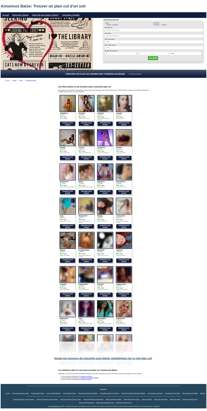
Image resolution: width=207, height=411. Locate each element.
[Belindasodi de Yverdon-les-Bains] (67, 179)
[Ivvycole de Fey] (124, 111)
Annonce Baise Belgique (53, 393)
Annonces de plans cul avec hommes (47, 399)
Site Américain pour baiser (172, 393)
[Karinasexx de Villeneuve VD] (105, 145)
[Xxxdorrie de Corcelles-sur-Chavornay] (105, 111)
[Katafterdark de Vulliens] (124, 316)
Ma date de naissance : (111, 51)
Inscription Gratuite (70, 15)
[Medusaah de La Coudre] (105, 248)
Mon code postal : (110, 39)
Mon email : (108, 33)
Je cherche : (156, 23)
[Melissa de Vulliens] (67, 248)
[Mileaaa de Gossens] (105, 213)
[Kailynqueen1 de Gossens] (86, 282)
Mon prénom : (109, 27)
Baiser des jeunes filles (161, 399)
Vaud (20, 80)
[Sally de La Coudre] (67, 213)
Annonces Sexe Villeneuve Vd (84, 152)
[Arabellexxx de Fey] (67, 111)
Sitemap (202, 393)
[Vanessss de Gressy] (124, 248)
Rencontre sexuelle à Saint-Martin (88, 393)
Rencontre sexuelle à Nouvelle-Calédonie (133, 393)
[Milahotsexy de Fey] (67, 316)
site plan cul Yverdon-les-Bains (90, 378)
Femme (109, 25)
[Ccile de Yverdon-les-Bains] (86, 316)
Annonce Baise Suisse (37, 393)
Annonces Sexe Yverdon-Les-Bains (67, 186)
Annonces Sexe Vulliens (121, 152)
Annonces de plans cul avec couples (70, 399)
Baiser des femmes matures (114, 399)
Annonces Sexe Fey (64, 118)
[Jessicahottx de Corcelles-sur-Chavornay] (124, 213)
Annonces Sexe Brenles (64, 289)
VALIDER (153, 58)
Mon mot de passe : (110, 45)
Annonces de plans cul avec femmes (23, 399)
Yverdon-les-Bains (31, 80)
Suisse (14, 80)
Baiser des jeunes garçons (86, 402)
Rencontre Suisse (20, 15)
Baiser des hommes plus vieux (105, 402)
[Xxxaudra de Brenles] (67, 282)
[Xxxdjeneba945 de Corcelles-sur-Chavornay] (86, 248)
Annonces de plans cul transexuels (93, 399)
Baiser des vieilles (175, 399)
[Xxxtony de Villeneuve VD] (86, 145)
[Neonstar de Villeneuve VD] (105, 282)
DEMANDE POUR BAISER (67, 123)
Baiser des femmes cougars (132, 399)
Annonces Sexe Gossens (65, 152)
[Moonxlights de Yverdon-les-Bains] (105, 316)
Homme (115, 25)
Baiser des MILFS (147, 399)
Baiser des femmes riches (190, 399)
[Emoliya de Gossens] (67, 145)
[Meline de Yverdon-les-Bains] (86, 179)
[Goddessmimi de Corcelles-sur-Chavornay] (124, 282)
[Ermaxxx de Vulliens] (124, 145)
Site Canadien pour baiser (155, 393)
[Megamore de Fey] (105, 179)
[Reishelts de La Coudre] (86, 111)
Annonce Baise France (69, 393)
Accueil (5, 15)
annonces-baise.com (55, 406)
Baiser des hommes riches (124, 402)
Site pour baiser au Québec (190, 393)
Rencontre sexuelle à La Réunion (109, 393)
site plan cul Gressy (86, 376)
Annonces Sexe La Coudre (84, 118)
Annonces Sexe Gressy (121, 255)
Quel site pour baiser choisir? (45, 15)
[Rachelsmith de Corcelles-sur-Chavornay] (86, 213)
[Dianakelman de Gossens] (124, 179)
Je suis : (107, 23)
